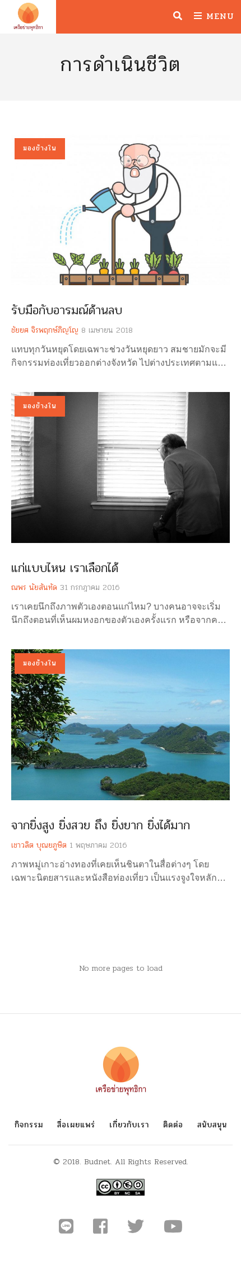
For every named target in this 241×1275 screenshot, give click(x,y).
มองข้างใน (40, 148)
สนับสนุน (212, 1125)
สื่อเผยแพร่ (76, 1125)
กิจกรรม (29, 1125)
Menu (218, 16)
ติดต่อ (173, 1125)
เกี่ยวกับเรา (129, 1125)
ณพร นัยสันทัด (34, 587)
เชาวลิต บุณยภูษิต (39, 845)
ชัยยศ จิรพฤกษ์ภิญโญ (44, 330)
